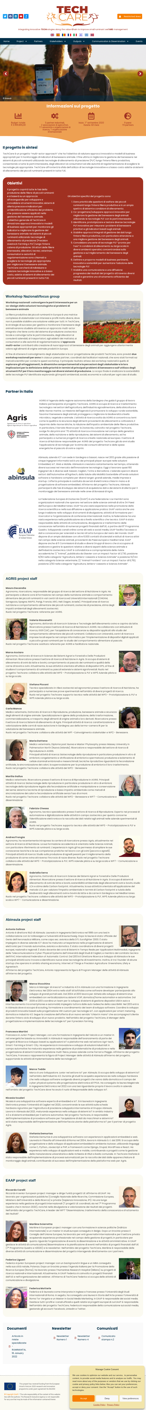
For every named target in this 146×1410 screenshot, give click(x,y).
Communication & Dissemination (108, 41)
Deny (107, 1398)
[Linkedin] (15, 16)
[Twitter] (5, 16)
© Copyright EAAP (11, 1394)
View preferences (130, 1398)
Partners (38, 41)
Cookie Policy (99, 1405)
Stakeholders (56, 41)
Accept (83, 1398)
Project (20, 41)
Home (7, 41)
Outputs (77, 41)
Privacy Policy (113, 1405)
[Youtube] (21, 16)
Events (139, 41)
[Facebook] (10, 16)
